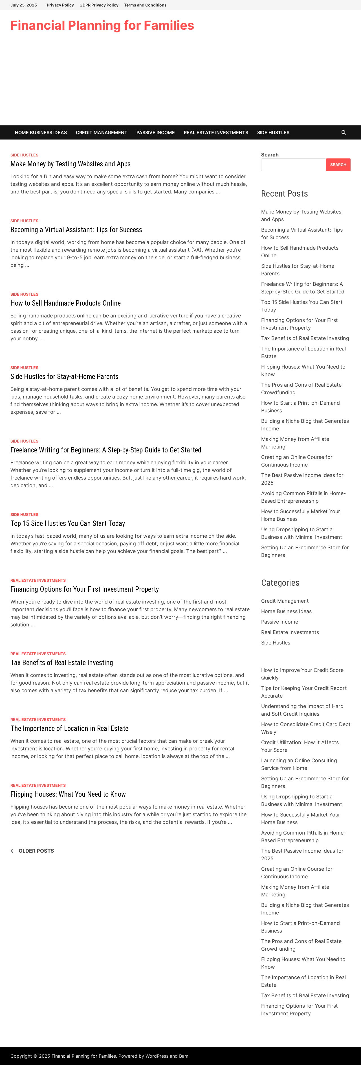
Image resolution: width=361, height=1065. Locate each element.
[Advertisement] (180, 83)
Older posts (36, 851)
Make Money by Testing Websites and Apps (70, 164)
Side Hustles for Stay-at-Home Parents (64, 377)
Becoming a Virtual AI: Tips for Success (76, 230)
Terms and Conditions (145, 5)
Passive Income (156, 132)
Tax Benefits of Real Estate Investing (61, 663)
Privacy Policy (60, 5)
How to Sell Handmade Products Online (65, 303)
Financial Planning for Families (102, 25)
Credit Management (101, 132)
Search (270, 155)
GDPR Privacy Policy (99, 5)
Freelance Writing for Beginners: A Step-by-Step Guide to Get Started (105, 450)
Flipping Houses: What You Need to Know (68, 794)
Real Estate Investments (216, 132)
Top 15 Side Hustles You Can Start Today (67, 523)
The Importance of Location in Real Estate (69, 728)
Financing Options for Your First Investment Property (84, 589)
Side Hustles (273, 132)
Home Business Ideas (41, 132)
